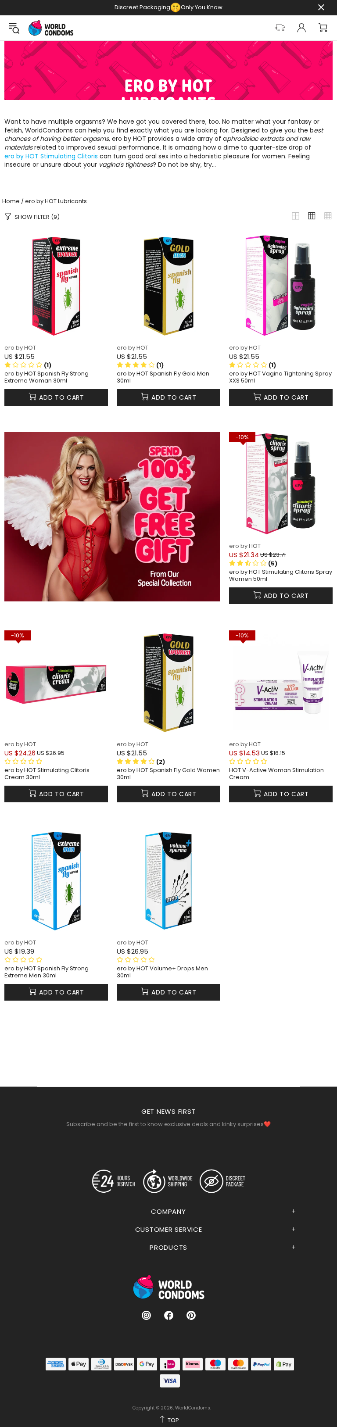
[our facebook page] (168, 1315)
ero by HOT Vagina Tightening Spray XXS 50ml (280, 377)
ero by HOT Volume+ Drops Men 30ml (162, 972)
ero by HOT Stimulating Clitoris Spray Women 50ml (280, 576)
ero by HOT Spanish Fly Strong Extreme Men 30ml (46, 972)
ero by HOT (20, 347)
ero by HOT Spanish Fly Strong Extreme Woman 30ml (46, 377)
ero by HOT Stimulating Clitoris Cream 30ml (47, 774)
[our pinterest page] (191, 1315)
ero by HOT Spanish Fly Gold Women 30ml (168, 774)
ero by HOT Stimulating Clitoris (51, 156)
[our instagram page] (146, 1315)
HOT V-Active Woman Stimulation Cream (276, 774)
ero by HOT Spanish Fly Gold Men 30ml (163, 377)
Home (11, 201)
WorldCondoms (51, 28)
